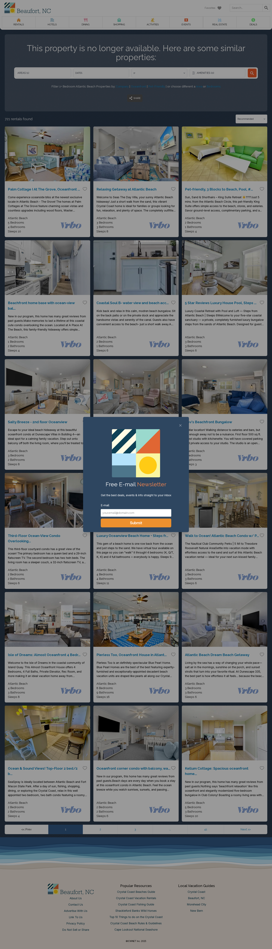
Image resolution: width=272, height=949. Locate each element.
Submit (136, 523)
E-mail (105, 505)
